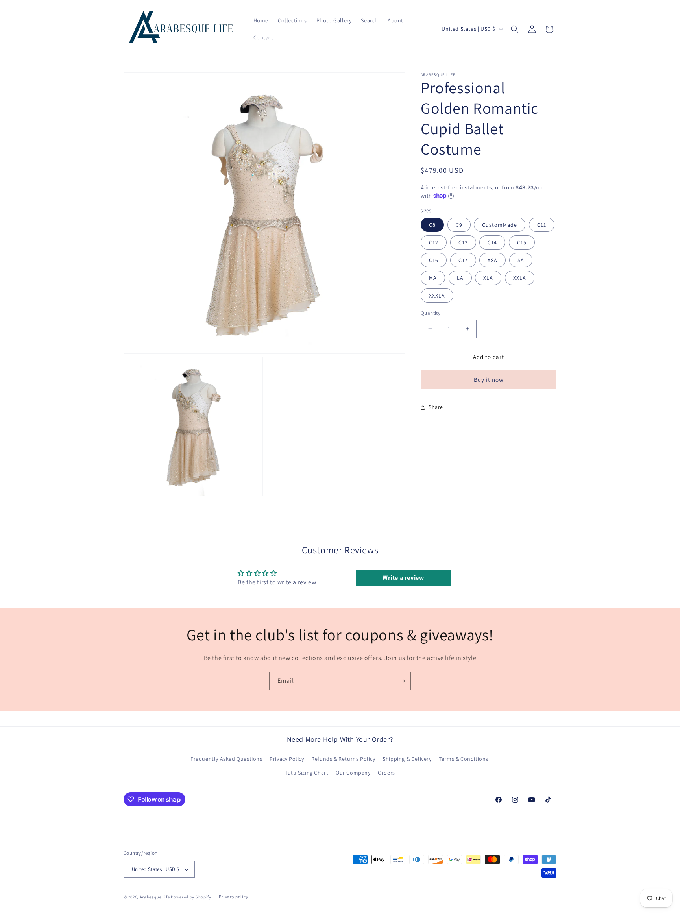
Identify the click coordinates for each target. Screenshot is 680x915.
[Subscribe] (401, 681)
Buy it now (489, 379)
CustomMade (499, 224)
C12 (433, 242)
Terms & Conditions (463, 758)
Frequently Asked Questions (226, 758)
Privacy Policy (287, 758)
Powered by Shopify (191, 897)
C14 (492, 242)
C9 (459, 224)
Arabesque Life (155, 897)
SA (520, 260)
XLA (488, 277)
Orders (386, 772)
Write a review (403, 577)
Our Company (353, 772)
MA (433, 277)
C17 (463, 260)
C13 (463, 242)
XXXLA (437, 295)
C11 (541, 224)
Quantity (430, 313)
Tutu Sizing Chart (306, 772)
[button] (514, 29)
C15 (522, 242)
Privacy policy (233, 896)
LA (460, 277)
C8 (432, 224)
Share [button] (436, 406)
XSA (492, 260)
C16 (433, 260)
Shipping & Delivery (406, 758)
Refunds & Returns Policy (343, 758)
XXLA (519, 277)
